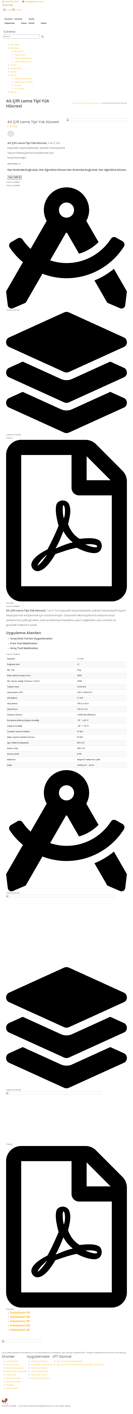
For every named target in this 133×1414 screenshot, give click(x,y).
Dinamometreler (13, 1381)
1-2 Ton (12, 126)
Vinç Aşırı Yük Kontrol (40, 1378)
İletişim (44, 23)
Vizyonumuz (19, 55)
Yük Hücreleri (12, 1361)
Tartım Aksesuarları (14, 1368)
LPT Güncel (19, 88)
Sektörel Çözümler (39, 1361)
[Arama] (42, 36)
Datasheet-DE (20, 1330)
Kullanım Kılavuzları (22, 78)
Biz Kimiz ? (19, 51)
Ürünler (31, 19)
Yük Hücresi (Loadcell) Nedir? (70, 1361)
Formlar (17, 85)
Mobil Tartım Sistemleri (16, 1371)
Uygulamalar (10, 23)
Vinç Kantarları (12, 1364)
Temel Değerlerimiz (23, 58)
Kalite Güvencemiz (22, 61)
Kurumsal (18, 19)
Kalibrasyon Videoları (23, 82)
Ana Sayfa (9, 19)
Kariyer (24, 23)
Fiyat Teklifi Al (14, 177)
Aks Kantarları (12, 1388)
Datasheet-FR (20, 1321)
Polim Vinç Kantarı (39, 1368)
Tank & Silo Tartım (39, 1374)
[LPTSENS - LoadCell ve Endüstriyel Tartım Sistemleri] (12, 10)
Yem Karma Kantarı (40, 1371)
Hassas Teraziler (13, 1378)
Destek (31, 23)
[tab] (66, 182)
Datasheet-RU (20, 1325)
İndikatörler (11, 1374)
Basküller (10, 1385)
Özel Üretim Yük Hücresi (41, 1364)
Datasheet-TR (20, 1312)
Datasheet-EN (20, 1317)
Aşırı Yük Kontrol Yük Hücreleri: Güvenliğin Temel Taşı (80, 1364)
